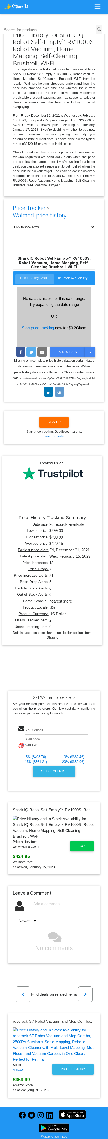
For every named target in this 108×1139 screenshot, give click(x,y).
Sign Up (54, 422)
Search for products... (22, 30)
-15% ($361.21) (35, 762)
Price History (73, 1069)
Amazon (19, 1069)
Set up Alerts (53, 771)
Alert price (32, 739)
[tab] (34, 279)
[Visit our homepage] (16, 6)
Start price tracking (38, 328)
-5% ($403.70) (35, 757)
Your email (34, 730)
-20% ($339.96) (72, 762)
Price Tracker (29, 208)
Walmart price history (39, 215)
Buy (82, 846)
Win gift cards (54, 436)
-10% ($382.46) (72, 757)
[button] (23, 994)
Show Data (67, 352)
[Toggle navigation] (97, 6)
